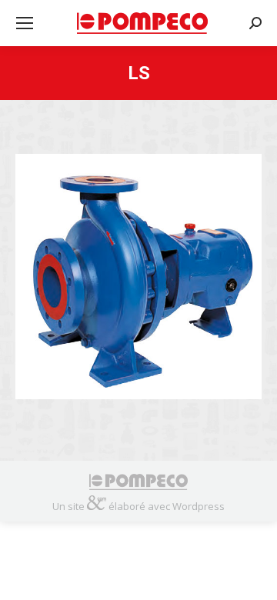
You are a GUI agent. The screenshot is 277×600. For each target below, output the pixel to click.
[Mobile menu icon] (24, 23)
